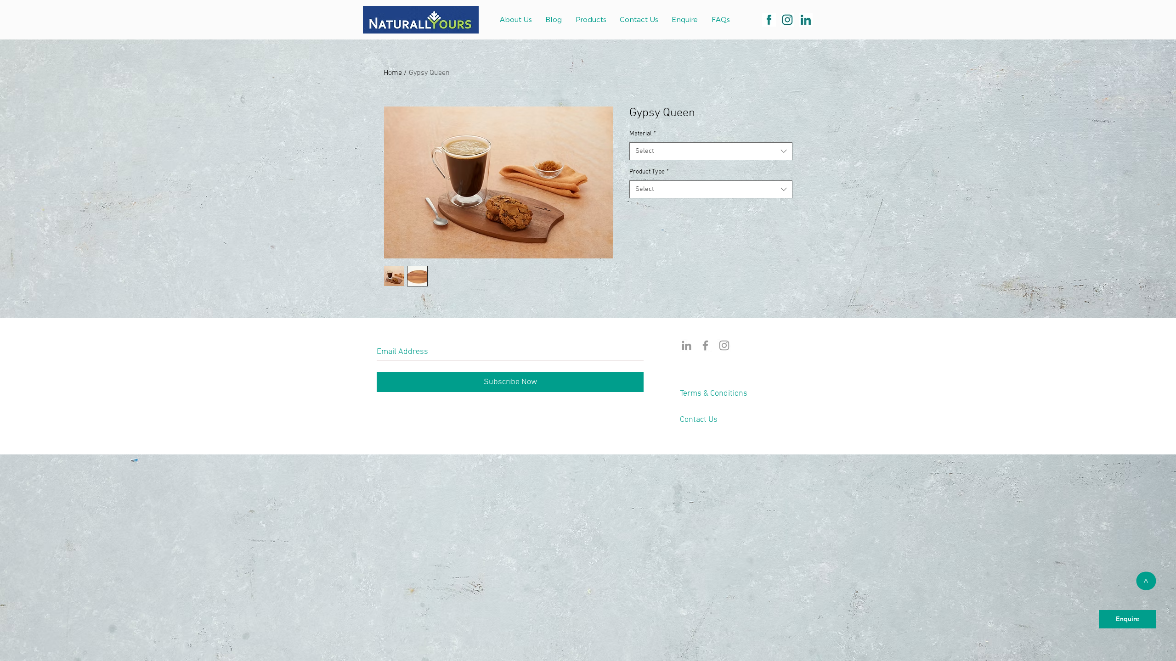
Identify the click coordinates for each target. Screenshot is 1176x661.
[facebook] (769, 20)
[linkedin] (806, 20)
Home (393, 73)
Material (642, 134)
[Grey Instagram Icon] (724, 345)
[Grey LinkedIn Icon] (686, 345)
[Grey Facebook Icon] (705, 345)
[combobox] (710, 151)
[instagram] (787, 20)
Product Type (649, 172)
